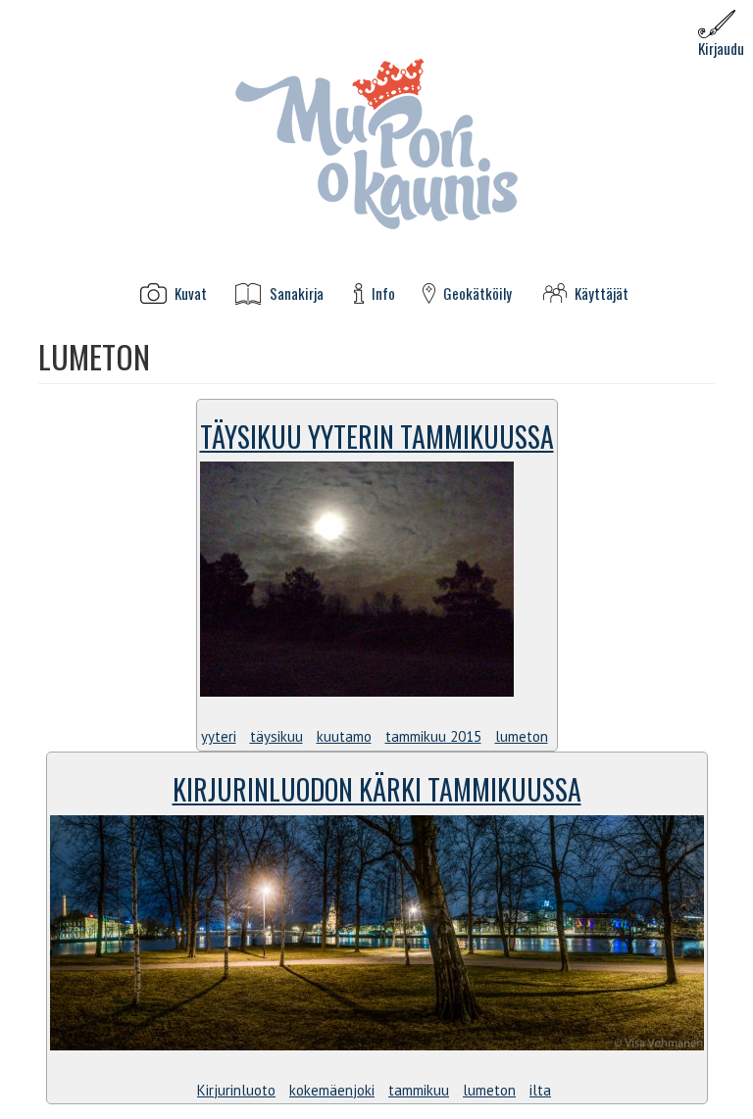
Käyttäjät (601, 293)
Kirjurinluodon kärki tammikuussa (377, 789)
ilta (540, 1090)
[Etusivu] (376, 142)
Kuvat (191, 293)
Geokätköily (477, 293)
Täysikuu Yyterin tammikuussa (377, 436)
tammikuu (418, 1090)
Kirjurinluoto (236, 1090)
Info (383, 293)
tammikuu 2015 (433, 736)
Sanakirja (297, 293)
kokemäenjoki (332, 1090)
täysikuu (276, 736)
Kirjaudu (721, 48)
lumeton (521, 736)
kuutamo (344, 736)
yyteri (218, 736)
